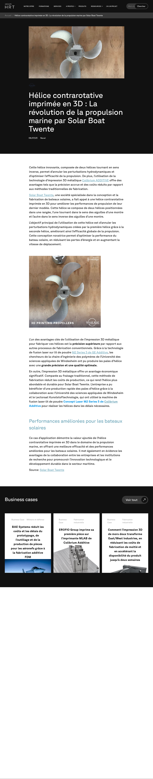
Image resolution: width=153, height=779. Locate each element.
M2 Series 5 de (82, 352)
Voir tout (131, 500)
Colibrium (111, 401)
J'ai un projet (111, 6)
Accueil (8, 15)
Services (57, 6)
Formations (44, 6)
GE (94, 352)
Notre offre (29, 6)
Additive (102, 352)
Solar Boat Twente (41, 195)
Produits (82, 6)
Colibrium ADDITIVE (95, 180)
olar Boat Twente (53, 469)
